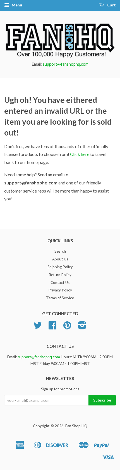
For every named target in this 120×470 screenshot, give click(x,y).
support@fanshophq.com (65, 64)
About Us (60, 259)
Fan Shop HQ (76, 426)
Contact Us (60, 282)
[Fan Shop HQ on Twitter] (37, 327)
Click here (79, 154)
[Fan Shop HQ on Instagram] (82, 327)
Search (60, 251)
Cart (111, 5)
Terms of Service (60, 298)
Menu (16, 5)
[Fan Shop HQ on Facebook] (52, 327)
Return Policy (60, 274)
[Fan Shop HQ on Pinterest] (67, 327)
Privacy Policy (60, 290)
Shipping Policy (60, 267)
